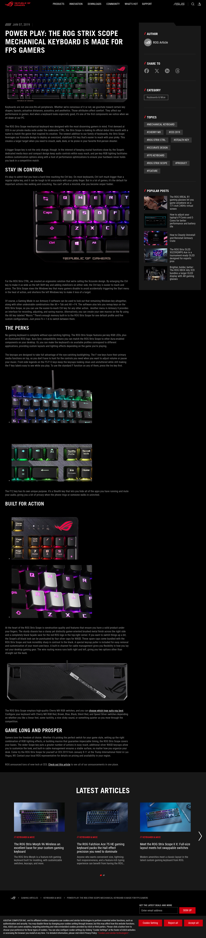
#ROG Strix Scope (157, 163)
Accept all (193, 922)
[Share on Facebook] (146, 70)
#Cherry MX (154, 132)
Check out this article (59, 764)
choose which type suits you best (106, 710)
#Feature (152, 170)
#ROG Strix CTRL (156, 139)
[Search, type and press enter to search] (193, 4)
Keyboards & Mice (156, 97)
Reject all (173, 922)
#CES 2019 (174, 132)
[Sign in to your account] (199, 4)
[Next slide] (200, 837)
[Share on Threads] (177, 70)
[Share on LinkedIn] (167, 70)
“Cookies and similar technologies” (113, 933)
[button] (187, 910)
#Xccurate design (157, 147)
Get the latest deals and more (155, 905)
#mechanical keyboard (160, 124)
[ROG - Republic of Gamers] (18, 4)
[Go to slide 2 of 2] (104, 875)
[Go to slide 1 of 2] (101, 875)
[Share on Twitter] (156, 70)
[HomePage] (13, 898)
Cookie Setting (150, 922)
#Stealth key (181, 139)
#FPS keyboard (155, 155)
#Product (181, 163)
